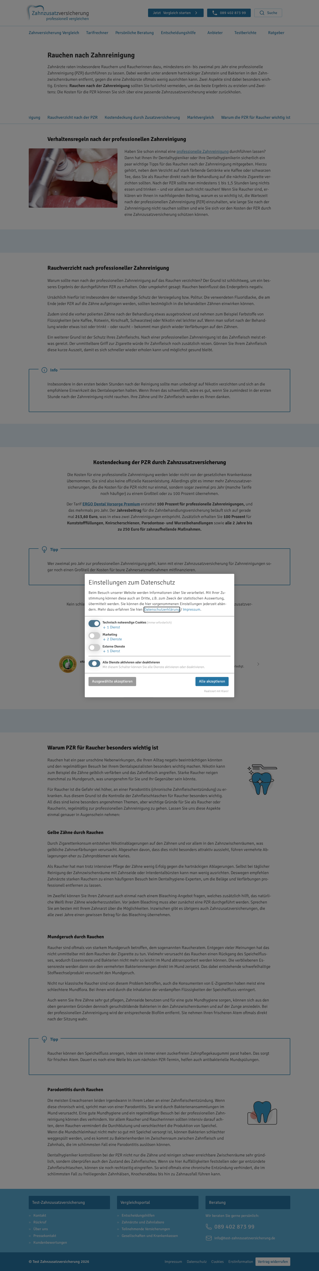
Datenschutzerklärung (162, 609)
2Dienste (112, 639)
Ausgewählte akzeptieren (112, 681)
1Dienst (111, 627)
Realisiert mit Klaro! (216, 691)
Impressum (191, 609)
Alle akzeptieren (212, 681)
